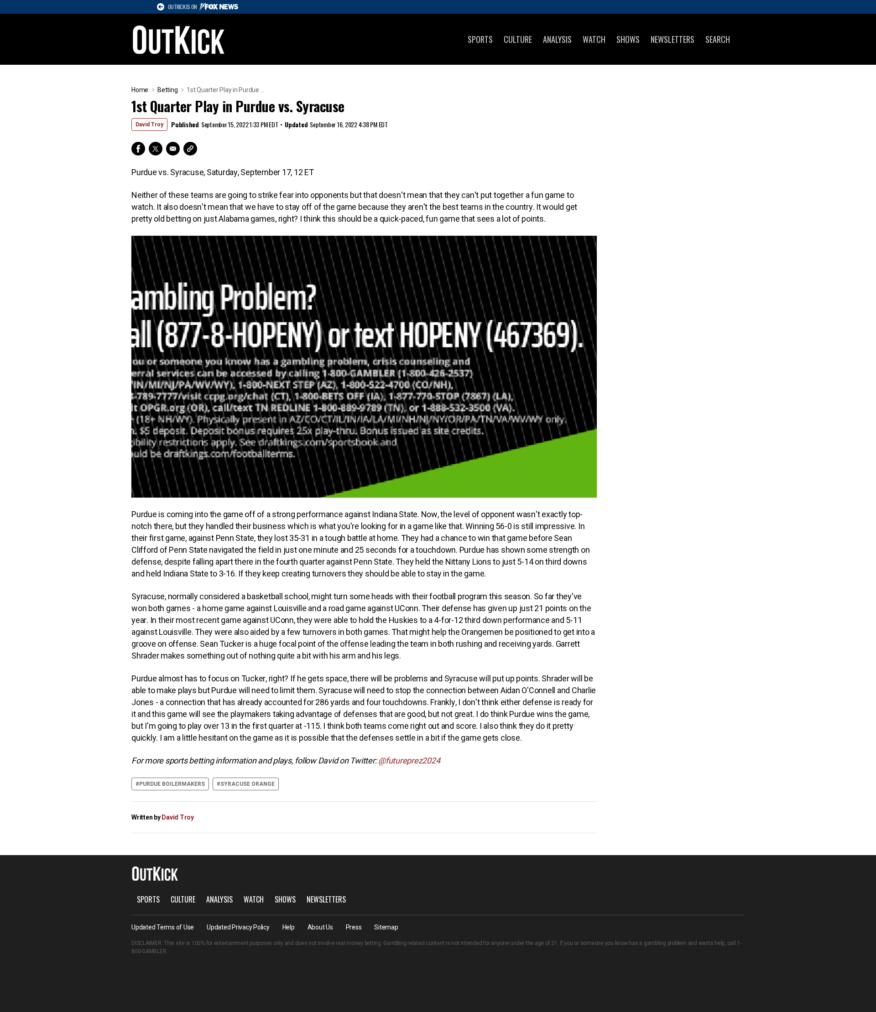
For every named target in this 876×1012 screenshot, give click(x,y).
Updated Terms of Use (162, 927)
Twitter (155, 149)
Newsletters (672, 39)
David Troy (149, 124)
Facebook (138, 149)
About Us (320, 927)
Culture (518, 39)
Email (173, 149)
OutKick (178, 39)
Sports (480, 39)
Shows (628, 39)
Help (288, 927)
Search (717, 39)
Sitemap (386, 927)
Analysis (557, 39)
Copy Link (190, 149)
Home (139, 89)
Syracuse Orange (247, 784)
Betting (167, 89)
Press (354, 927)
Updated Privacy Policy (238, 927)
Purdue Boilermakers (172, 784)
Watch (594, 39)
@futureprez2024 (409, 760)
